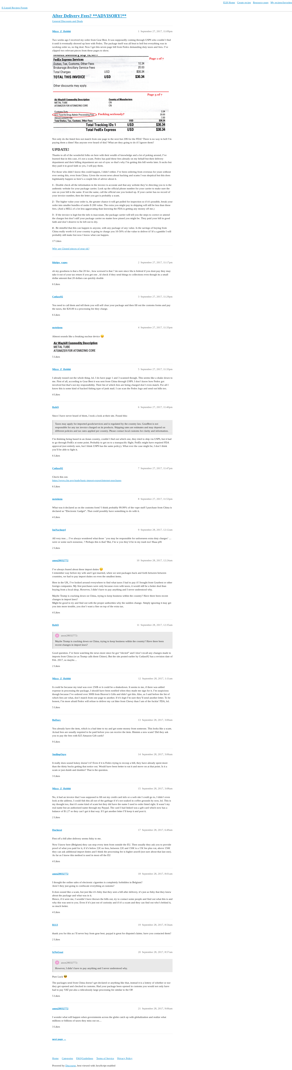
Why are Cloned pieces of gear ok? (70, 248)
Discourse (70, 1065)
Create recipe (244, 2)
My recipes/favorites (281, 2)
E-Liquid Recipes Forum (15, 7)
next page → (59, 1039)
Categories (67, 1058)
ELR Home (229, 2)
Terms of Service (105, 1058)
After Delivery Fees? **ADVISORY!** (89, 15)
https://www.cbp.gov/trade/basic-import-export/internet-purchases (86, 480)
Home (55, 1058)
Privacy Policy (124, 1058)
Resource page (261, 2)
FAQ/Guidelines (84, 1058)
